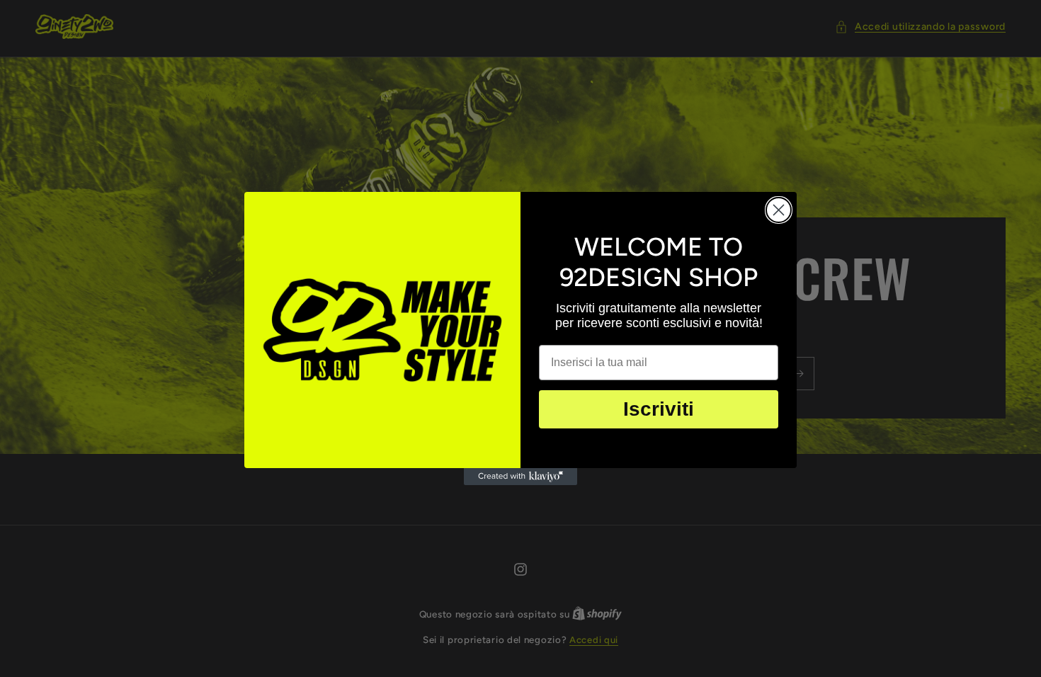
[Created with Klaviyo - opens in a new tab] (520, 476)
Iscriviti (658, 409)
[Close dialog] (778, 210)
